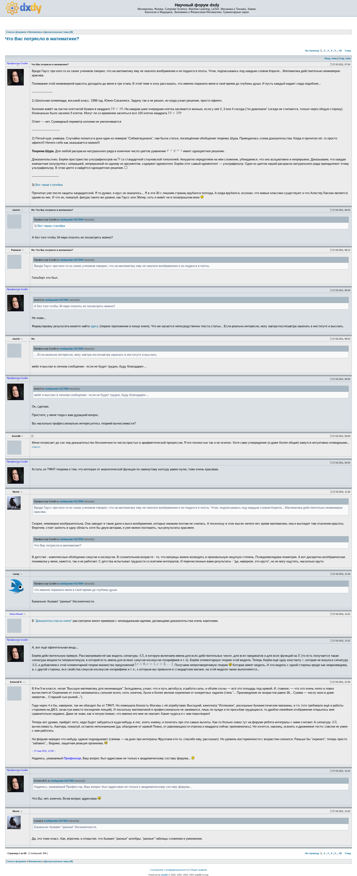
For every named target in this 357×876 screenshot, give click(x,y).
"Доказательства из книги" (53, 620)
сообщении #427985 (62, 780)
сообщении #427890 (71, 219)
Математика (35, 861)
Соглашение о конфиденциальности (169, 870)
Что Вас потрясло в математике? (42, 38)
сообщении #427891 (56, 300)
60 (340, 50)
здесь (94, 326)
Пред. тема (330, 58)
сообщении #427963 (56, 820)
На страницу (312, 50)
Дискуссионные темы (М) (58, 861)
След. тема (344, 58)
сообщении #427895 (71, 348)
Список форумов (16, 861)
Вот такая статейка (49, 184)
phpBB (164, 875)
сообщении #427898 (56, 388)
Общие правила (198, 870)
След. (348, 50)
